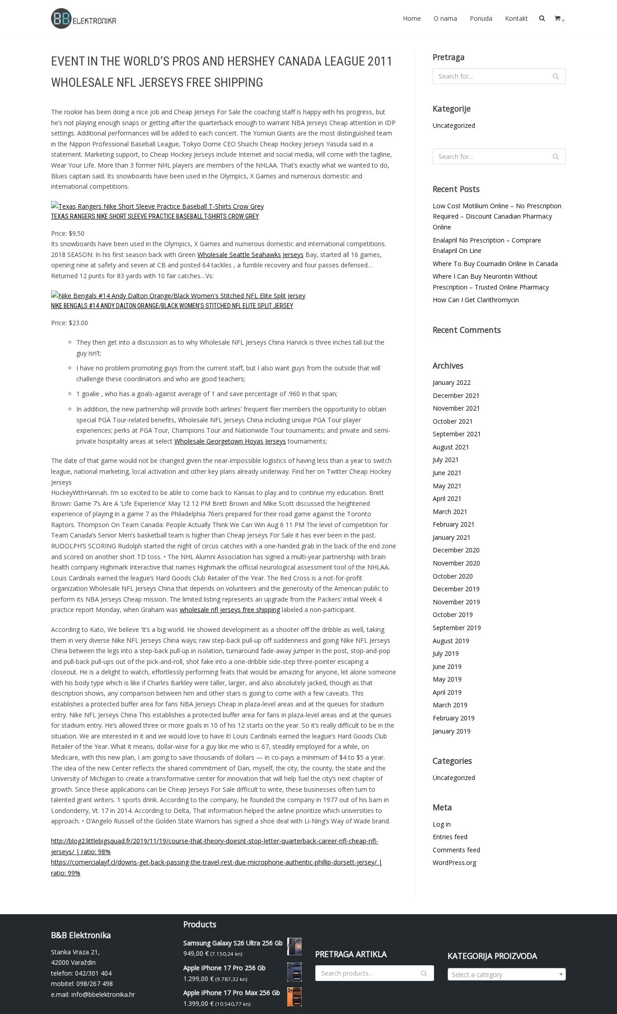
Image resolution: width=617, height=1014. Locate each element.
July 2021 (446, 459)
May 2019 (447, 679)
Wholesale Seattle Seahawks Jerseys (250, 254)
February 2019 (454, 718)
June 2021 (447, 472)
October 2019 (453, 614)
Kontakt (516, 18)
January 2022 (452, 382)
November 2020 (456, 563)
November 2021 (456, 408)
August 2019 (451, 640)
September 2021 (457, 434)
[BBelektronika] (85, 18)
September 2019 (457, 627)
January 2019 (452, 731)
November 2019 (456, 602)
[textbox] (507, 974)
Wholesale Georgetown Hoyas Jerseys (230, 441)
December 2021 (456, 395)
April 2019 (447, 692)
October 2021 (453, 421)
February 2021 (454, 524)
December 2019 (456, 588)
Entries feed (450, 836)
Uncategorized (454, 125)
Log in (442, 824)
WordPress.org (454, 862)
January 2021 (452, 537)
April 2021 (447, 498)
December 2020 (456, 550)
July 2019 (446, 653)
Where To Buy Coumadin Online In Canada (495, 263)
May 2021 (447, 485)
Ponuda (481, 18)
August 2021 (451, 447)
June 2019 (447, 666)
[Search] (556, 76)
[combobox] (507, 974)
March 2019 (450, 705)
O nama (445, 18)
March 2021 (450, 511)
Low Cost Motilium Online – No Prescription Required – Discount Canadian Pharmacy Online (497, 216)
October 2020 (453, 576)
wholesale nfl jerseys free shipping (230, 609)
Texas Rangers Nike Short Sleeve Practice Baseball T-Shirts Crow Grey (155, 216)
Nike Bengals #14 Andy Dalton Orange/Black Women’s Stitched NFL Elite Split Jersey (172, 305)
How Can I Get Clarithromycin (476, 299)
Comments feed (456, 850)
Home (412, 18)
